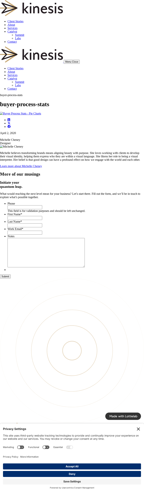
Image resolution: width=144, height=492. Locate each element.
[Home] (32, 61)
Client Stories (15, 21)
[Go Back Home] (31, 15)
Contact (12, 41)
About (11, 24)
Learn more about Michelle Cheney (21, 166)
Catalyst (12, 31)
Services (12, 28)
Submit (5, 276)
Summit (19, 34)
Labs (18, 38)
